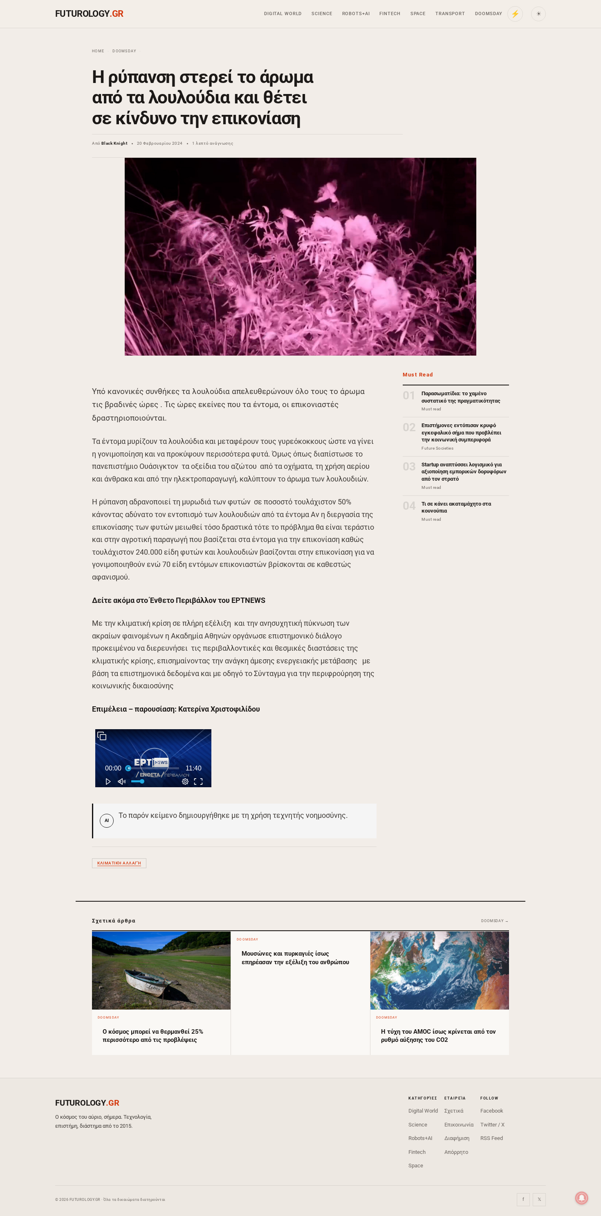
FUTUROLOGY (89, 14)
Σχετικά (453, 1111)
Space (418, 13)
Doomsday (488, 13)
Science (322, 13)
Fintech (389, 13)
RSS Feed (491, 1138)
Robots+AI (356, 13)
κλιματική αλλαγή (119, 863)
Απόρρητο (456, 1152)
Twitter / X (492, 1125)
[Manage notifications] (581, 1198)
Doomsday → (495, 921)
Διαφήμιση (456, 1138)
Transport (450, 13)
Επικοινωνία (458, 1125)
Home (98, 51)
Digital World (283, 13)
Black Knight (114, 143)
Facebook (491, 1111)
